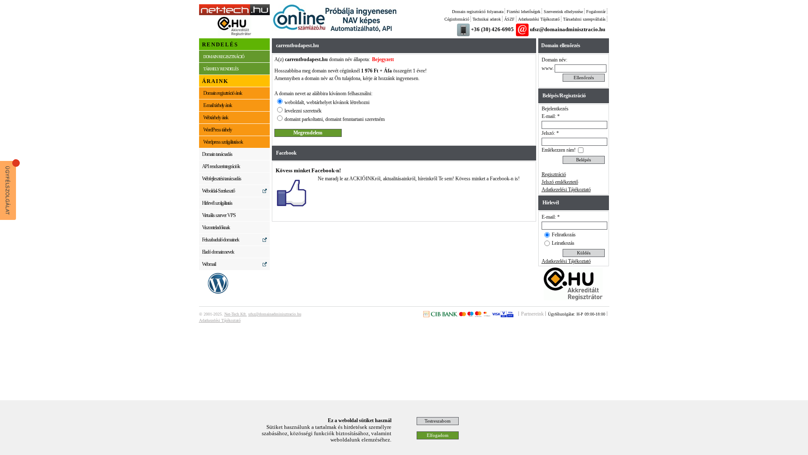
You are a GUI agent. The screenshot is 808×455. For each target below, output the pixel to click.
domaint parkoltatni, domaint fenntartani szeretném (334, 119)
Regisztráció (554, 174)
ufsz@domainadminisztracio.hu (567, 29)
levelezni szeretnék (303, 111)
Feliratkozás (564, 235)
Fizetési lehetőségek (523, 11)
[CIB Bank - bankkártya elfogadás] (468, 315)
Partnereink (532, 314)
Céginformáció (456, 19)
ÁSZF (509, 19)
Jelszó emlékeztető (560, 182)
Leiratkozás (563, 243)
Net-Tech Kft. (235, 314)
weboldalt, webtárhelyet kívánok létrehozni (326, 102)
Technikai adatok (487, 19)
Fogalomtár (596, 11)
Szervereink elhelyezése (563, 11)
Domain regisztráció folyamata (477, 11)
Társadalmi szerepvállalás (584, 19)
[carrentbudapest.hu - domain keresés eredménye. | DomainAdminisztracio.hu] (234, 13)
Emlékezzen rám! (559, 150)
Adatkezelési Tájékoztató (539, 19)
